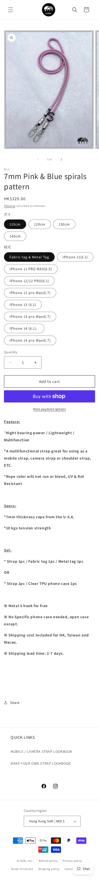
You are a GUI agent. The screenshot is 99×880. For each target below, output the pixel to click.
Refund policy (48, 861)
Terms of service (22, 869)
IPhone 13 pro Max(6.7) (30, 316)
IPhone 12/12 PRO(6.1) (29, 280)
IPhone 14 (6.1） (24, 328)
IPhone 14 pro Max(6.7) (30, 340)
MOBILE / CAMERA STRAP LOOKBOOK (41, 751)
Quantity (10, 352)
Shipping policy (49, 869)
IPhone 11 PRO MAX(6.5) (31, 269)
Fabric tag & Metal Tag (29, 257)
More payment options (49, 409)
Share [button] (15, 702)
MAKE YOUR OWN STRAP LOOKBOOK (41, 763)
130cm (64, 224)
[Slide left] (38, 159)
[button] (10, 10)
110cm (15, 224)
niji (30, 861)
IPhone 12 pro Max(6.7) (30, 292)
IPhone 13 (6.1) (23, 304)
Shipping (9, 206)
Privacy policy (72, 861)
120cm (39, 224)
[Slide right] (61, 159)
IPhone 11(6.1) (75, 257)
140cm (15, 236)
